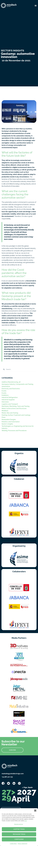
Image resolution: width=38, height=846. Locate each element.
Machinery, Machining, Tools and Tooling (15, 406)
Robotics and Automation (11, 422)
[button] (35, 810)
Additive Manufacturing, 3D (11, 382)
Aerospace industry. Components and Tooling (17, 384)
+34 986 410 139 (7, 777)
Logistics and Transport (10, 404)
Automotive (6, 386)
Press (3, 417)
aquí (26, 820)
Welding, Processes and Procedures (14, 430)
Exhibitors (5, 395)
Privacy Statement (22, 843)
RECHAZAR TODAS (19, 834)
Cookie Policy (13, 843)
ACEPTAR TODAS (19, 829)
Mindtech (5, 411)
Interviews (5, 402)
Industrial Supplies (8, 400)
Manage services (18, 824)
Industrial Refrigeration (10, 397)
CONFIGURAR (19, 839)
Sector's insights (7, 424)
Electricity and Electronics (11, 389)
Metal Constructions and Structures (14, 408)
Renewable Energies (9, 419)
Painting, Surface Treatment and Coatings (16, 415)
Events (4, 391)
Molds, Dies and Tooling (10, 413)
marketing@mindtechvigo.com (13, 773)
